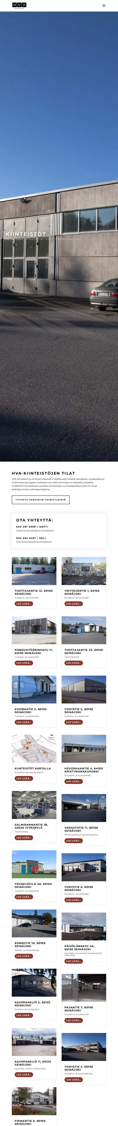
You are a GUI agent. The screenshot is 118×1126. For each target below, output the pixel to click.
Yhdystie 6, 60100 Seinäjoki (78, 888)
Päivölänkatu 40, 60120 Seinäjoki (79, 948)
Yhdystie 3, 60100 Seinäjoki (78, 1068)
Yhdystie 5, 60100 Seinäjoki (78, 711)
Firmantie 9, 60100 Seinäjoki (30, 1122)
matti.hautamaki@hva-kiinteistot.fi (35, 530)
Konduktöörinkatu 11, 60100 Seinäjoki (34, 651)
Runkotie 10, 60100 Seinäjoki (30, 945)
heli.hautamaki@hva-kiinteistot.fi (34, 541)
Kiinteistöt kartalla (33, 768)
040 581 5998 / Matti (32, 526)
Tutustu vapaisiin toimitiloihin (41, 499)
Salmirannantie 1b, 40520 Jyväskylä (31, 826)
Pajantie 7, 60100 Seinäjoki (78, 1009)
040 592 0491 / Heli (31, 538)
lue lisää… (24, 604)
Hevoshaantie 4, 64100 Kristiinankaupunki (83, 770)
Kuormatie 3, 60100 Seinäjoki (31, 711)
